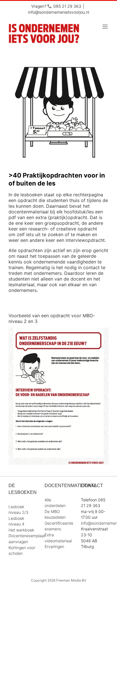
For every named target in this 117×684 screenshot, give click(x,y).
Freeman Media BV (71, 580)
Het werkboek (21, 530)
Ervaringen (54, 546)
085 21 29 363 (67, 6)
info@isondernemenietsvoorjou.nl (58, 12)
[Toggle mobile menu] (105, 27)
